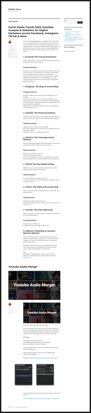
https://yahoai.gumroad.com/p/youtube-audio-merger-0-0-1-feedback (41, 398)
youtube (16, 57)
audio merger (11, 311)
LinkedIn (10, 52)
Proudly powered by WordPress (21, 407)
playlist (15, 311)
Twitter (12, 57)
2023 (9, 49)
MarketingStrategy (12, 53)
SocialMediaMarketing (13, 56)
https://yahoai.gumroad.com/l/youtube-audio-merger (43, 357)
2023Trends (13, 49)
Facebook (10, 50)
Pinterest (10, 54)
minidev (10, 44)
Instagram (15, 50)
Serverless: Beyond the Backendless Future (73, 37)
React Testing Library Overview (71, 38)
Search (65, 20)
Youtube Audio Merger (23, 266)
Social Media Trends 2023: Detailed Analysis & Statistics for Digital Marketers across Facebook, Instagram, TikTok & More (33, 32)
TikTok (9, 57)
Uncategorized (11, 47)
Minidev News (14, 9)
